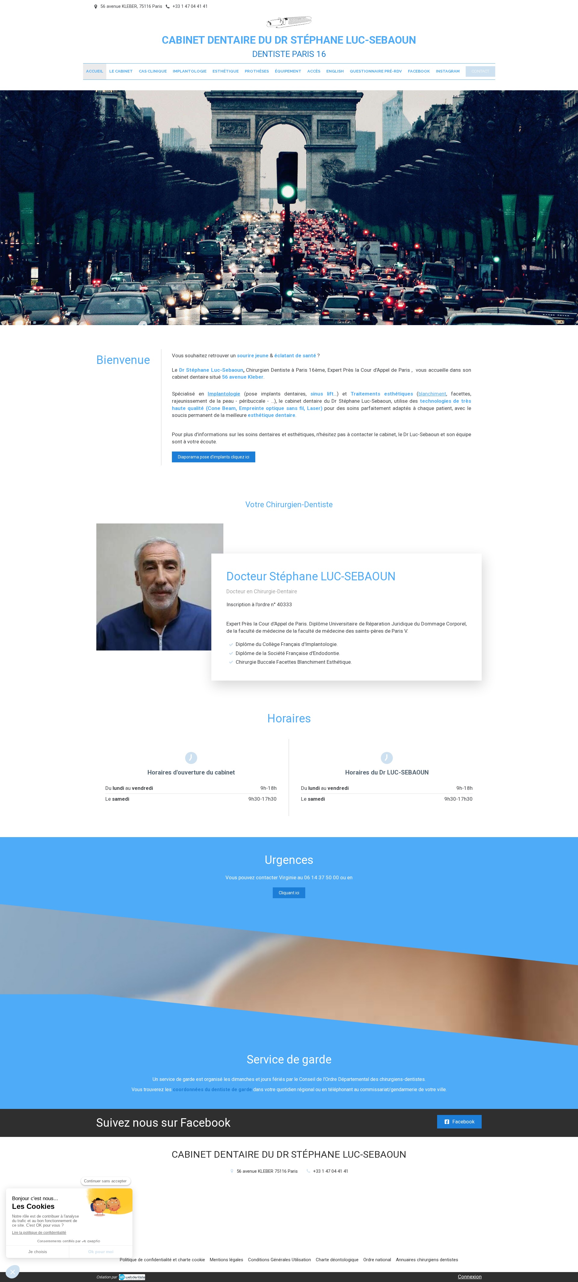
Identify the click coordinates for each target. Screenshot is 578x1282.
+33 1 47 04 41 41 (330, 1171)
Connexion (470, 1277)
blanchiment (432, 394)
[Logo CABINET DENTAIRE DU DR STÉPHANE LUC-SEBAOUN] (289, 26)
